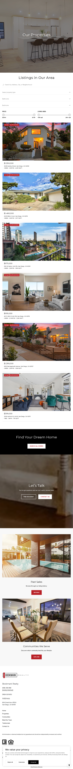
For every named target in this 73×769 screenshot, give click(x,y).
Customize (22, 762)
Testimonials (6, 723)
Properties (5, 713)
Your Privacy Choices (36, 767)
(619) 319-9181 (6, 688)
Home (4, 710)
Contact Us (5, 726)
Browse (36, 592)
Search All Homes (36, 446)
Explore (36, 657)
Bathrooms (5, 99)
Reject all (10, 762)
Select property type (8, 92)
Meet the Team (7, 720)
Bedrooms (5, 105)
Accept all (33, 762)
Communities (6, 717)
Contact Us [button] (45, 497)
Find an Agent (28, 497)
